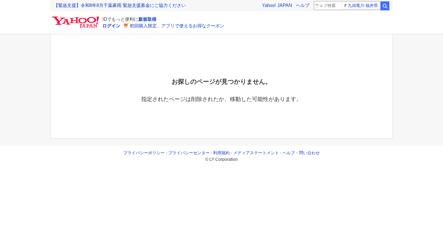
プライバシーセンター (189, 152)
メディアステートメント (256, 152)
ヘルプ (302, 5)
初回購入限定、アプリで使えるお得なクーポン (177, 25)
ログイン (111, 25)
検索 (384, 5)
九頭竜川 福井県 (363, 5)
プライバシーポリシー (144, 152)
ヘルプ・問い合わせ (301, 152)
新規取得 (147, 19)
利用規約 (221, 152)
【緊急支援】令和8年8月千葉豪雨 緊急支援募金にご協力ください (120, 5)
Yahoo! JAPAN (277, 5)
